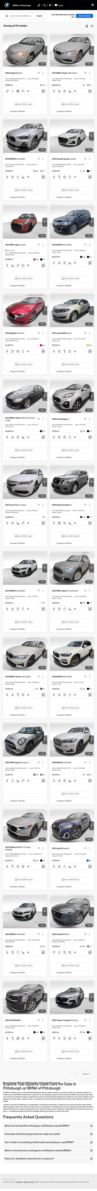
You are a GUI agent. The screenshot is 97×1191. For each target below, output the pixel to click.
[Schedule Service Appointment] (39, 6)
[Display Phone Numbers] (44, 6)
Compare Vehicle (17, 111)
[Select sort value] (91, 26)
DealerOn (19, 1182)
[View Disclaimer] (28, 91)
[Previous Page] (71, 1074)
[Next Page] (76, 1074)
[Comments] (43, 91)
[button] (44, 50)
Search (39, 16)
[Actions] (43, 73)
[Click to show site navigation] (92, 5)
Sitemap (26, 1182)
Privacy (32, 1182)
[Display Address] (50, 6)
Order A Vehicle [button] (84, 16)
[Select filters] (86, 26)
